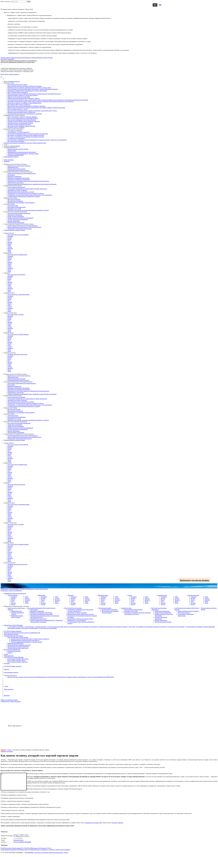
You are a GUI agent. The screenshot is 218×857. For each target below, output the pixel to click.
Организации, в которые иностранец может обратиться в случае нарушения (29, 195)
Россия (9, 244)
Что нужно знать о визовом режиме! (18, 334)
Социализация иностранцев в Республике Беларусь (22, 225)
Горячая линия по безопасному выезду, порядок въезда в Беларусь (30, 639)
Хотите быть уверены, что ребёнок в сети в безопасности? (24, 103)
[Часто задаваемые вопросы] (9, 700)
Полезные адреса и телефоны (16, 127)
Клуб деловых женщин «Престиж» (17, 662)
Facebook (114, 822)
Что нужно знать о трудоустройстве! (18, 234)
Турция (9, 247)
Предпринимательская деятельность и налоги (20, 192)
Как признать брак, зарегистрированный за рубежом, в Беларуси (26, 106)
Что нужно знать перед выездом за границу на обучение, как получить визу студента (32, 110)
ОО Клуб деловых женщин (12, 146)
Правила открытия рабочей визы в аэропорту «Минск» (23, 98)
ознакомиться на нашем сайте (93, 822)
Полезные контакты (193, 595)
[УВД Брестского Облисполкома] (10, 848)
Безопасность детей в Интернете (13, 625)
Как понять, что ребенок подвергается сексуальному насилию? (25, 135)
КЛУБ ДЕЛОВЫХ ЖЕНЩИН (22, 842)
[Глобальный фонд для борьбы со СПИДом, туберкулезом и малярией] (49, 849)
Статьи (6, 654)
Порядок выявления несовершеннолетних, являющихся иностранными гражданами (31, 184)
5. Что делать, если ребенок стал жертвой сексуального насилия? (147, 626)
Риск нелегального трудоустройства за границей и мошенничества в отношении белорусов (34, 93)
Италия (9, 237)
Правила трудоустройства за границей (18, 97)
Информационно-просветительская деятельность (21, 152)
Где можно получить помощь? (16, 138)
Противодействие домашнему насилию (18, 645)
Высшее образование (13, 221)
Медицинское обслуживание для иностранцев (20, 202)
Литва (9, 251)
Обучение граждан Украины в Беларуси (19, 124)
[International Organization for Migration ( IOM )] (14, 849)
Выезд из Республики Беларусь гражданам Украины (22, 118)
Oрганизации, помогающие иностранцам (19, 228)
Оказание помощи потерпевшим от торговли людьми (23, 153)
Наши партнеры (8, 159)
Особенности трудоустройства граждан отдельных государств (25, 193)
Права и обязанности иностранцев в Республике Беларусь (24, 227)
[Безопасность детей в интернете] (11, 701)
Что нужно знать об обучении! (16, 274)
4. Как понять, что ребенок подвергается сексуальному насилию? (108, 626)
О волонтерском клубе (14, 651)
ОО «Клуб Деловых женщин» (13, 631)
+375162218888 (17, 838)
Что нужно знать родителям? (15, 141)
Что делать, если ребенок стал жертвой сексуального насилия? (25, 136)
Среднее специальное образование (17, 219)
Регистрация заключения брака (16, 207)
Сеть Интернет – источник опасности (18, 132)
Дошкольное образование (14, 215)
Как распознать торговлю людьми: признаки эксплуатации (24, 86)
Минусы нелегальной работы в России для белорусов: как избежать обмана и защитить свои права (36, 107)
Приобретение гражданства (15, 182)
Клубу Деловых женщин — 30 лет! (17, 109)
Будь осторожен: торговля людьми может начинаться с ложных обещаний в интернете (32, 89)
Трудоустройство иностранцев (16, 187)
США (9, 245)
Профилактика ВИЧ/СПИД (15, 155)
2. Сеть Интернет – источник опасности (35, 626)
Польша (9, 242)
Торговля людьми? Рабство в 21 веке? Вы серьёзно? (22, 95)
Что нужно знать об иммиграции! (17, 254)
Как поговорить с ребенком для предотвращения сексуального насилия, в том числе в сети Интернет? (37, 140)
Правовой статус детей (14, 208)
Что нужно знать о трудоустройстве (17, 444)
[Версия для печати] (7, 751)
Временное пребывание (14, 176)
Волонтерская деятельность (12, 649)
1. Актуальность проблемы (15, 626)
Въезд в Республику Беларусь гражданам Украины (22, 117)
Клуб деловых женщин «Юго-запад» (18, 659)
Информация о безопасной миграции (11, 65)
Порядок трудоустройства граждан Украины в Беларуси (23, 121)
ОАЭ (8, 240)
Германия (10, 236)
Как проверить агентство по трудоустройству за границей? (24, 113)
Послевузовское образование (15, 222)
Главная (3, 750)
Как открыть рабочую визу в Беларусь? (18, 104)
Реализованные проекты (11, 156)
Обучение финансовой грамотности (17, 648)
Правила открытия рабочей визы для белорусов (21, 112)
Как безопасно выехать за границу (17, 84)
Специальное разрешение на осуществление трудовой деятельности (27, 188)
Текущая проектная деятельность (13, 635)
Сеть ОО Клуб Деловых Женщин (13, 657)
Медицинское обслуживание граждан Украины (21, 126)
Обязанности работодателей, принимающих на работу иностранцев (27, 90)
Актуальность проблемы (14, 130)
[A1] (22, 848)
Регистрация (11, 175)
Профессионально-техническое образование (20, 218)
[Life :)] (49, 848)
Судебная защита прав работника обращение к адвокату (23, 196)
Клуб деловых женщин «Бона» (16, 660)
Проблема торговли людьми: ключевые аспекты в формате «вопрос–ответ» (29, 87)
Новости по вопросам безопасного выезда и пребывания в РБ (22, 632)
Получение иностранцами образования (18, 213)
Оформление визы (12, 167)
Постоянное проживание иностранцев (18, 179)
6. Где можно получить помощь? (175, 626)
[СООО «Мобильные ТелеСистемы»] (35, 848)
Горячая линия (11, 150)
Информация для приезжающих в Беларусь (13, 67)
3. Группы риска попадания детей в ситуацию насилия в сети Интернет (68, 626)
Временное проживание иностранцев (18, 178)
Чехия (9, 250)
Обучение (70, 595)
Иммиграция (41, 595)
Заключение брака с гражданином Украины (20, 123)
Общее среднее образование (15, 216)
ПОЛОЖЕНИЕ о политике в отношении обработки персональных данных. (46, 852)
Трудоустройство (13, 595)
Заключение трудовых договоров (17, 190)
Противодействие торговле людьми (17, 149)
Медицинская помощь (13, 199)
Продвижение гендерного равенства (18, 646)
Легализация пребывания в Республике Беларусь (21, 120)
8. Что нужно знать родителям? (48, 628)
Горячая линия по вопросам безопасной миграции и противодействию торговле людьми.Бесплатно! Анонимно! (27, 60)
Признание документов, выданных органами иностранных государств (28, 210)
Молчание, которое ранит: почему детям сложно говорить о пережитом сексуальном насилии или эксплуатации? (40, 101)
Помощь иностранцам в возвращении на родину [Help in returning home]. (25, 143)
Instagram (120, 822)
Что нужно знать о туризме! (15, 314)
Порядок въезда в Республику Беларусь (18, 165)
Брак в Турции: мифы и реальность (17, 92)
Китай (9, 239)
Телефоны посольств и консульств (17, 354)
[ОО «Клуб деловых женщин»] (10, 74)
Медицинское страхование (15, 201)
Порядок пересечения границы (16, 169)
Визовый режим (162, 595)
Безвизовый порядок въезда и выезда (18, 170)
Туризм (130, 595)
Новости (10, 652)
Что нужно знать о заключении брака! (18, 294)
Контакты (7, 161)
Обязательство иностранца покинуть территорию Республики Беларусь (28, 181)
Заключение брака (12, 205)
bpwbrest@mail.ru (18, 840)
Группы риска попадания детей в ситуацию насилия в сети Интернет (27, 133)
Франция (10, 248)
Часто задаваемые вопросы (12, 81)
